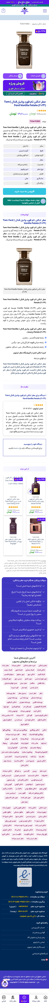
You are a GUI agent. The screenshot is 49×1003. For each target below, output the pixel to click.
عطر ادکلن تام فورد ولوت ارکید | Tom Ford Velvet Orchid (36, 501)
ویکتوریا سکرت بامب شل (10, 752)
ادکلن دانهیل (7, 830)
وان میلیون (11, 780)
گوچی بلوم (43, 789)
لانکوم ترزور (25, 724)
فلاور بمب (22, 793)
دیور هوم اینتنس (41, 679)
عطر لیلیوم (18, 352)
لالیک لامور (18, 670)
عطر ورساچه (11, 693)
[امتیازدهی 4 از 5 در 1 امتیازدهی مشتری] (24, 111)
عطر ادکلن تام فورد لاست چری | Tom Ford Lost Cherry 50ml (13, 501)
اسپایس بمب (10, 793)
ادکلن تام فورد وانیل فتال (21, 373)
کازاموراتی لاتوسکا (41, 752)
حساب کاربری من (38, 927)
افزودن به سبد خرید (24, 191)
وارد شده (17, 448)
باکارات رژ (19, 789)
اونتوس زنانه (12, 711)
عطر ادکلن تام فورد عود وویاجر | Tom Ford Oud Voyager (13, 541)
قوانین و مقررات (38, 932)
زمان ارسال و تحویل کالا (36, 937)
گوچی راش (8, 784)
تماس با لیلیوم (39, 942)
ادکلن (19, 133)
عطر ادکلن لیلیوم (39, 24)
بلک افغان (41, 683)
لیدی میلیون (40, 784)
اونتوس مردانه (25, 711)
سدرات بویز (7, 761)
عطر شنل (23, 683)
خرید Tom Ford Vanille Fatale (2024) (29, 566)
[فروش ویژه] (24, 999)
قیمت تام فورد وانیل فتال (23, 370)
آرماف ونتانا (24, 739)
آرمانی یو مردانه (41, 830)
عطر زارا (41, 756)
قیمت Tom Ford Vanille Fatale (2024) (29, 570)
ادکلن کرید (37, 711)
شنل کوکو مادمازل (11, 683)
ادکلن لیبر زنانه (40, 825)
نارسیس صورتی (19, 775)
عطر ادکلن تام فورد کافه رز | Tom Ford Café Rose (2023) (36, 541)
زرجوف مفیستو (35, 748)
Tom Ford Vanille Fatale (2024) (29, 561)
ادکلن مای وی (28, 830)
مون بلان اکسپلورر (11, 797)
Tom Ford (24, 24)
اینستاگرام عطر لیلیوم (36, 947)
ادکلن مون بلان (39, 797)
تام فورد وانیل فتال (24, 367)
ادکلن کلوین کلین (19, 808)
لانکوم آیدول (7, 720)
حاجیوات (44, 775)
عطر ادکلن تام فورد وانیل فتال (33, 364)
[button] (44, 11)
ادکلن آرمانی (7, 825)
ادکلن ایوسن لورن (25, 821)
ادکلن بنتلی (43, 816)
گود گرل (29, 715)
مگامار (32, 683)
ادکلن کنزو (5, 834)
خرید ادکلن (43, 808)
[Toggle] (43, 586)
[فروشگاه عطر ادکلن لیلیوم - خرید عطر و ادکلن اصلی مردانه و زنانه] (24, 11)
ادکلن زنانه (32, 808)
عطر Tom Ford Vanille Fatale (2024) (30, 568)
